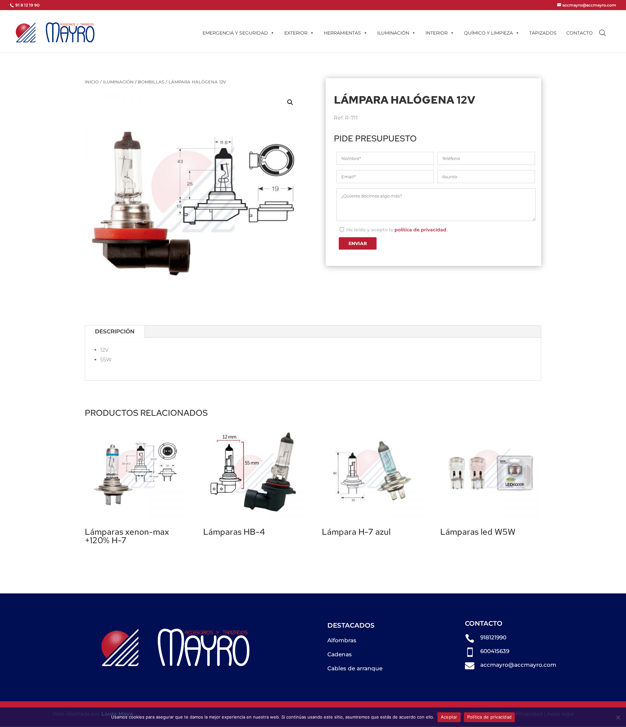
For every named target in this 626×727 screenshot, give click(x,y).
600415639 (494, 651)
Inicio (92, 82)
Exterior (295, 33)
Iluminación (393, 33)
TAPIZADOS (543, 33)
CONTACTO (579, 33)
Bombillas (151, 82)
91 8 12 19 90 (26, 5)
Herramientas (342, 33)
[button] (290, 102)
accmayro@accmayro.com (518, 665)
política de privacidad (420, 230)
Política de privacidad (489, 717)
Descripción (115, 331)
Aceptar (449, 717)
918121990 (493, 637)
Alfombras (341, 640)
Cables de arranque (354, 668)
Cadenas (339, 654)
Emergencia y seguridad (235, 33)
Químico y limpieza (488, 33)
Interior (436, 33)
